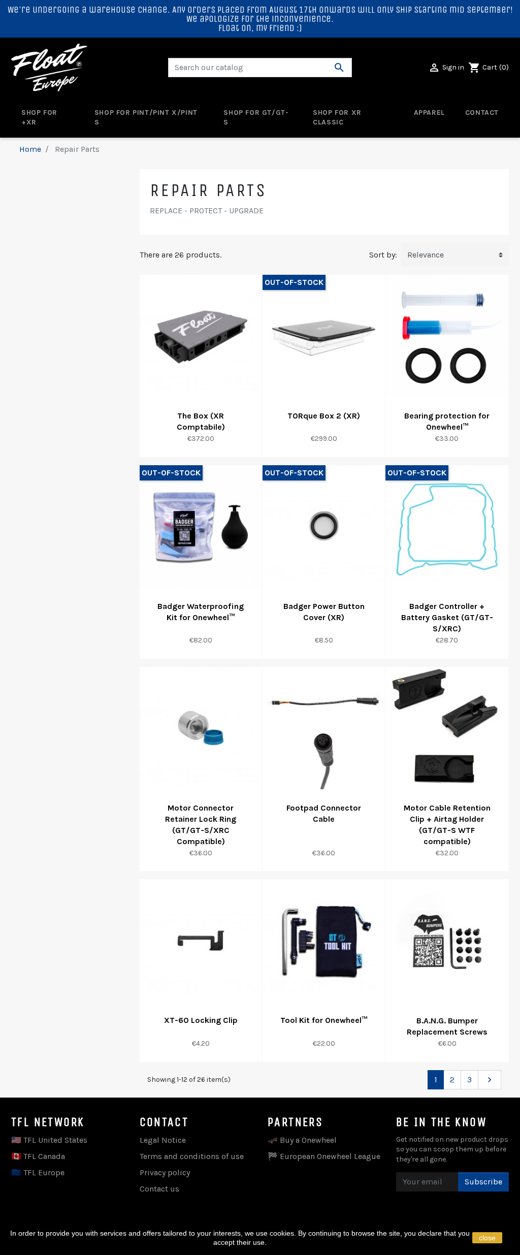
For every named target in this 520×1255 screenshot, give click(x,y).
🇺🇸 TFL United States (49, 1140)
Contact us (159, 1189)
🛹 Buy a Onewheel (302, 1140)
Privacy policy (165, 1172)
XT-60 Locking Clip (201, 1020)
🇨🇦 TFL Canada (38, 1156)
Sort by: (383, 255)
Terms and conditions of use (192, 1156)
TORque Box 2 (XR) (323, 416)
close (487, 1238)
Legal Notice (163, 1140)
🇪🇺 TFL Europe (37, 1172)
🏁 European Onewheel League (324, 1156)
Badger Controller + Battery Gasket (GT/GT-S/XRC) (447, 617)
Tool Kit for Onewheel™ (323, 1020)
